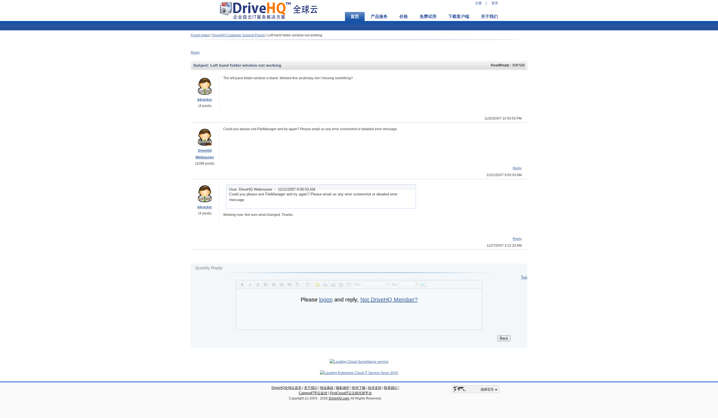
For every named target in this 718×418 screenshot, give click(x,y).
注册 (478, 3)
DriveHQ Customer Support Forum (239, 35)
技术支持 (374, 388)
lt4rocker (204, 100)
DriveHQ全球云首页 (286, 388)
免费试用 (428, 16)
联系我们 (390, 388)
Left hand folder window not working (294, 35)
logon (326, 299)
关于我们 (489, 16)
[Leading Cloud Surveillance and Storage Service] (359, 362)
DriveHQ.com (339, 398)
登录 (494, 3)
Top (524, 277)
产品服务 (379, 16)
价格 (403, 16)
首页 (355, 16)
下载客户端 (458, 16)
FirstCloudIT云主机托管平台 (351, 393)
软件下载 (358, 388)
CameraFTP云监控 (313, 393)
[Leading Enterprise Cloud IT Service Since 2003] (359, 373)
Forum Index (200, 35)
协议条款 (326, 388)
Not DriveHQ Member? (389, 299)
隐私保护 (342, 388)
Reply (195, 53)
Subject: (201, 65)
